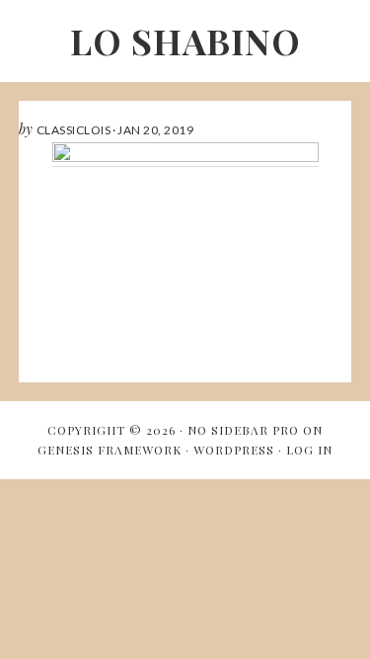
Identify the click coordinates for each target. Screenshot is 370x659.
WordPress (233, 449)
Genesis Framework (109, 449)
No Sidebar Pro (243, 430)
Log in (309, 449)
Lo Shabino (185, 40)
